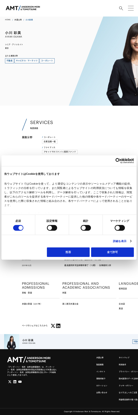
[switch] (52, 228)
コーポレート (50, 137)
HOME (8, 19)
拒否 (68, 252)
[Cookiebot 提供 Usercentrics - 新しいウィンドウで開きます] (118, 160)
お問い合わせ (101, 392)
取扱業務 (100, 365)
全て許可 (112, 252)
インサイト (100, 372)
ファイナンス (49, 147)
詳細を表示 (120, 241)
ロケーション (101, 385)
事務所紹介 (100, 379)
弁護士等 (18, 20)
